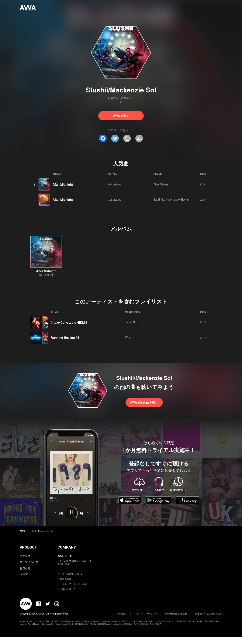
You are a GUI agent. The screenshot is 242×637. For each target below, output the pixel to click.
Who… (129, 337)
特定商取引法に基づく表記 (208, 613)
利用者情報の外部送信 (176, 613)
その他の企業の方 (66, 589)
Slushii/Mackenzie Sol (42, 530)
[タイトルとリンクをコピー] (127, 138)
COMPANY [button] (66, 547)
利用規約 (121, 613)
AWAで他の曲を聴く (144, 402)
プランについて (29, 562)
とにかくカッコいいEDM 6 (69, 322)
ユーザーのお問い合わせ (69, 573)
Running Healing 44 (65, 337)
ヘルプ (24, 574)
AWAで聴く (121, 115)
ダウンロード (28, 556)
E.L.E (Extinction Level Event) (171, 199)
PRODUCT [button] (28, 547)
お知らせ (25, 568)
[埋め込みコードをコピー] (139, 138)
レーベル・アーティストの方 (72, 584)
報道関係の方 (64, 578)
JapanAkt (130, 322)
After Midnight (63, 184)
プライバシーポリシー (145, 613)
